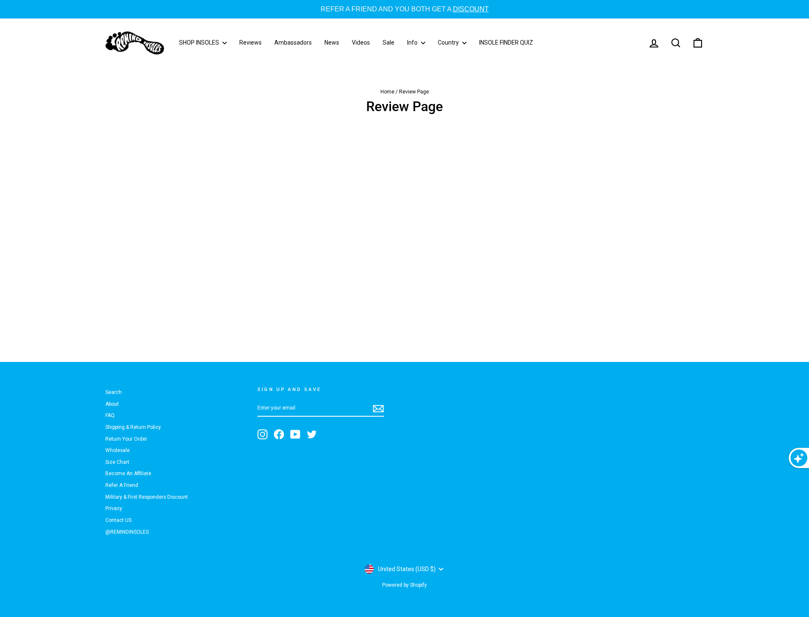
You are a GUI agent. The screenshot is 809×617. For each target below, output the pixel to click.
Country (449, 42)
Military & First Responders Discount (146, 497)
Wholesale (117, 450)
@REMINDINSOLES (127, 532)
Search (113, 392)
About (112, 404)
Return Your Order (126, 439)
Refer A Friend (121, 485)
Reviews (250, 42)
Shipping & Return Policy (133, 427)
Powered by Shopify (404, 585)
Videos (361, 42)
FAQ (110, 415)
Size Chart (117, 462)
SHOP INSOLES (199, 42)
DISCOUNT (471, 9)
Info (413, 42)
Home (387, 92)
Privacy (113, 508)
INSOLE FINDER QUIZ (506, 42)
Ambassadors (293, 42)
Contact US (118, 520)
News (331, 42)
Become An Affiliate (128, 473)
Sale (388, 42)
